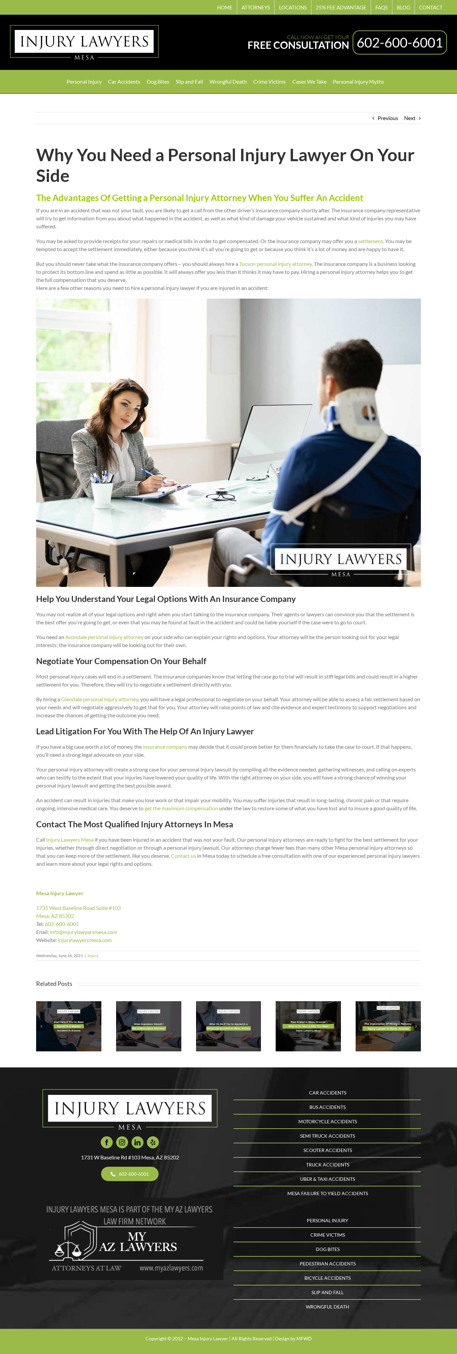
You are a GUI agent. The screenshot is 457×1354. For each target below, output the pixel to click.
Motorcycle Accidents (327, 1121)
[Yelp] (153, 1142)
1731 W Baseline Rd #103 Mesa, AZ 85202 (130, 1157)
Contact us (183, 855)
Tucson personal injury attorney (275, 264)
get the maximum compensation (181, 808)
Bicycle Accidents (327, 1278)
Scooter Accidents (327, 1150)
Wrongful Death (327, 1307)
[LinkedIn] (137, 1142)
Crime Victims (327, 1235)
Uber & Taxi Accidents (327, 1179)
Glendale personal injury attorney (99, 699)
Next (410, 118)
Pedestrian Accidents (328, 1263)
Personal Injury (327, 1220)
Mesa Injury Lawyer (60, 893)
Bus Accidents (327, 1107)
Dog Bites (328, 1249)
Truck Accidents (327, 1164)
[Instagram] (122, 1142)
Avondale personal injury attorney (104, 637)
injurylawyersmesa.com (85, 940)
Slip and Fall (327, 1292)
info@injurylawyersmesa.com (83, 932)
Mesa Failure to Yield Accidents (327, 1193)
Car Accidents (327, 1093)
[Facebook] (107, 1142)
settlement (370, 241)
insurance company (165, 746)
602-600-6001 (400, 42)
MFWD (304, 1338)
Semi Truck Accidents (327, 1136)
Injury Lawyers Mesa (70, 839)
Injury (93, 955)
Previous (388, 118)
